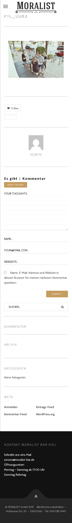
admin (36, 154)
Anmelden (11, 407)
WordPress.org (45, 414)
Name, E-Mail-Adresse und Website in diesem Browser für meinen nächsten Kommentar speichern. (35, 277)
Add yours (15, 184)
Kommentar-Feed (15, 414)
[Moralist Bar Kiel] (36, 7)
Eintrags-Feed (45, 407)
